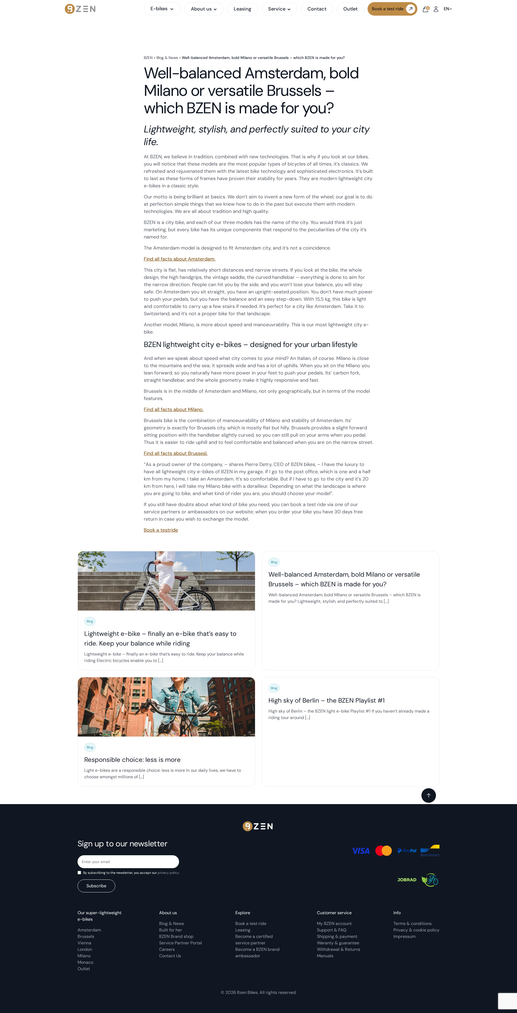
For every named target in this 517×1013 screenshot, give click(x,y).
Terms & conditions (412, 923)
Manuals (325, 956)
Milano (84, 956)
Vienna (84, 943)
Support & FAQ (331, 930)
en (446, 8)
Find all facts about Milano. (174, 409)
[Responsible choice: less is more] (166, 732)
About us (201, 9)
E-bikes (159, 8)
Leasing (242, 9)
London (85, 949)
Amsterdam (89, 930)
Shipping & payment (337, 936)
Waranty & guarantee (338, 943)
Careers (167, 949)
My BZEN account (334, 923)
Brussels (86, 936)
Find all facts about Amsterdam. (179, 259)
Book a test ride (387, 9)
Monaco (85, 962)
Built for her (170, 930)
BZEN (148, 57)
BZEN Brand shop (176, 936)
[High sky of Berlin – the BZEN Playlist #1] (350, 732)
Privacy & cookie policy (416, 930)
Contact (317, 9)
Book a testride (161, 530)
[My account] (436, 9)
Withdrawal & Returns (338, 949)
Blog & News (167, 57)
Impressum (404, 936)
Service (276, 9)
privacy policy (168, 873)
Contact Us (170, 956)
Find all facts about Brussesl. (176, 453)
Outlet (350, 9)
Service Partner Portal (180, 943)
